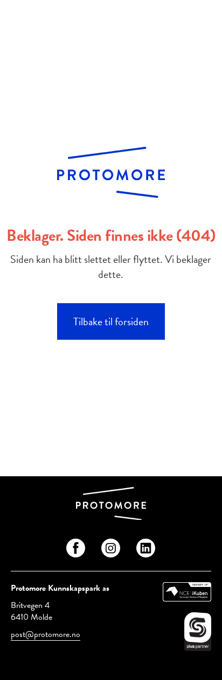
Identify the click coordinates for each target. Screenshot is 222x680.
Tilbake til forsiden (111, 321)
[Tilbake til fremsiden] (111, 505)
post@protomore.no (45, 634)
